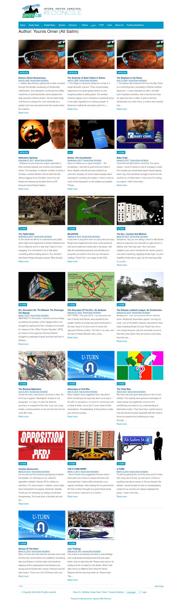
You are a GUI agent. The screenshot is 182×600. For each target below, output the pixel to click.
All (70, 152)
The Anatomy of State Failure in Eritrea (86, 77)
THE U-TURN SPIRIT (77, 468)
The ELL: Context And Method (131, 233)
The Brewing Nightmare (29, 389)
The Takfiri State (26, 233)
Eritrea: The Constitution (80, 157)
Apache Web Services (102, 598)
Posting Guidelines (116, 592)
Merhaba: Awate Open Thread (94, 592)
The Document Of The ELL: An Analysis (87, 310)
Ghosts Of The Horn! (28, 548)
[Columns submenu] (79, 25)
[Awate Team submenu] (42, 25)
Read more (23, 112)
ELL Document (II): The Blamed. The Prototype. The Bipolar (41, 311)
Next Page (159, 586)
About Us (77, 592)
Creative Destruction (28, 468)
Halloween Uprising (27, 157)
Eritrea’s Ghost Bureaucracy (32, 77)
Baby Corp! (122, 157)
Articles (23, 72)
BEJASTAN (73, 233)
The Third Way (124, 389)
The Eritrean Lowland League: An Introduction (139, 310)
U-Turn (121, 152)
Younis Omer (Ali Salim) (39, 80)
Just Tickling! (74, 548)
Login (144, 592)
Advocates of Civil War (79, 389)
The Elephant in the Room (129, 77)
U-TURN (120, 468)
